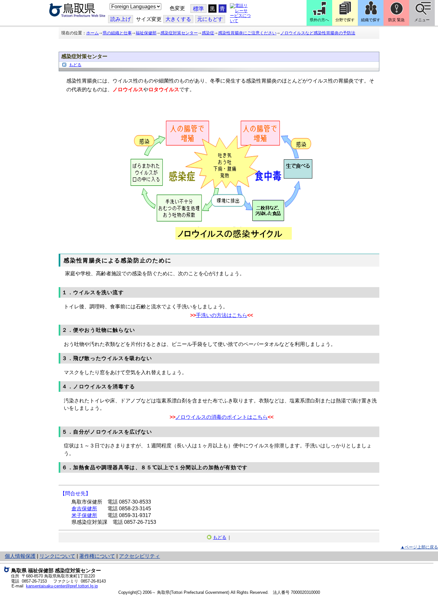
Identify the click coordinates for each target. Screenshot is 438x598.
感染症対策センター (179, 33)
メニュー (422, 20)
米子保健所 (84, 515)
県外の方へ (319, 20)
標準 (198, 9)
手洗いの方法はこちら (221, 315)
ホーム (92, 33)
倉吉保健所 (84, 508)
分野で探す (345, 20)
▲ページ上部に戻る (419, 547)
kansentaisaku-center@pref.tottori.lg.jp (62, 586)
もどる (75, 64)
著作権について (97, 556)
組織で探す (370, 20)
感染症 (208, 33)
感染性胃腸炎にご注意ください (247, 33)
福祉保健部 (146, 33)
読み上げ (120, 19)
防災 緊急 (396, 20)
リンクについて (57, 556)
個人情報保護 (20, 556)
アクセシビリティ (139, 556)
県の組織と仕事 (117, 33)
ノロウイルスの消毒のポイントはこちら (221, 417)
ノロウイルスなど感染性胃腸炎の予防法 (317, 33)
